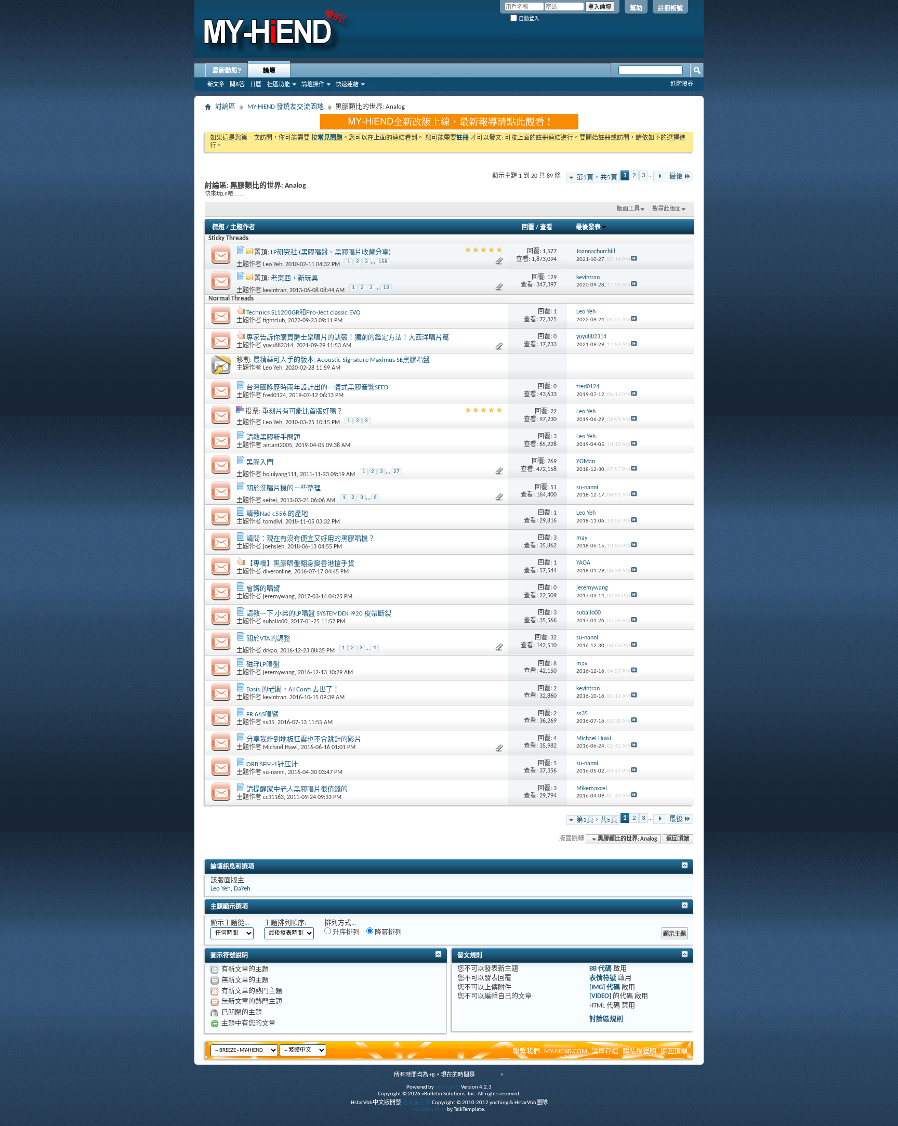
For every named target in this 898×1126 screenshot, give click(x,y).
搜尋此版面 (666, 209)
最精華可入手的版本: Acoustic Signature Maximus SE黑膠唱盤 (341, 360)
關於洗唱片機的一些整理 (283, 488)
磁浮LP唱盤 (263, 664)
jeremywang (279, 597)
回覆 (528, 228)
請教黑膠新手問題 (273, 437)
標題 (218, 228)
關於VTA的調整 (268, 638)
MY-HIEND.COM (565, 1051)
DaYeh (242, 888)
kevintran (274, 290)
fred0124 (274, 395)
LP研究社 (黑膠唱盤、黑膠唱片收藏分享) (331, 252)
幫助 (636, 8)
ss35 (268, 722)
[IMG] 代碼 (604, 987)
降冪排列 (387, 932)
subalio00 (275, 622)
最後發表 (588, 228)
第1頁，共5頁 (596, 177)
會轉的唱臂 (263, 588)
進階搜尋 (681, 84)
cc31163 (273, 797)
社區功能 (278, 84)
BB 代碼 (600, 968)
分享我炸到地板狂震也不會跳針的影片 (303, 739)
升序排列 (345, 932)
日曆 (255, 84)
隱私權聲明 (639, 1051)
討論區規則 (606, 1019)
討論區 (225, 106)
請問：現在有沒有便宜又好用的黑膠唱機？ (310, 538)
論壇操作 (312, 84)
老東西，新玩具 (294, 278)
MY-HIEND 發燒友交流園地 (285, 106)
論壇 (269, 70)
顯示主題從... (229, 923)
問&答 (237, 84)
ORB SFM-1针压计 (272, 764)
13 (386, 288)
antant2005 (277, 445)
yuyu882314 (278, 346)
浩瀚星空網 (416, 1103)
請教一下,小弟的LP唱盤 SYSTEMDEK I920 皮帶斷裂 (318, 613)
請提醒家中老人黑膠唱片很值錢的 (297, 789)
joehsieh (273, 547)
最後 (676, 176)
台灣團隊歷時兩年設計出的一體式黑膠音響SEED (317, 387)
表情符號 (602, 978)
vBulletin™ (447, 1087)
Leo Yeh (272, 264)
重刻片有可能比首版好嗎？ (302, 411)
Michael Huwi (280, 747)
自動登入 (528, 18)
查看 (546, 228)
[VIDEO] (600, 996)
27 (396, 472)
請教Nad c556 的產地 (277, 513)
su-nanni (274, 772)
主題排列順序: (285, 923)
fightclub (274, 321)
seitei (270, 500)
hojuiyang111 (280, 475)
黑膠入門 (259, 462)
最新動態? (227, 70)
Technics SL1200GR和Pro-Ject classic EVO (303, 312)
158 (383, 262)
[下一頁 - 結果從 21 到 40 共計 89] (659, 176)
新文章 (215, 84)
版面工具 (628, 209)
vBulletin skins (429, 1109)
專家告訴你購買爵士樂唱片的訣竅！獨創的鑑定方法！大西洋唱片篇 (347, 337)
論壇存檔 (604, 1051)
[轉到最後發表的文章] (634, 260)
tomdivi (272, 522)
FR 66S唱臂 (262, 714)
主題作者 (242, 228)
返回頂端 (677, 839)
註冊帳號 (670, 8)
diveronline (277, 572)
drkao (270, 651)
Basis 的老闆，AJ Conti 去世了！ (292, 689)
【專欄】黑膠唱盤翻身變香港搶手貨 (300, 563)
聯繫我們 (526, 1051)
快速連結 (347, 84)
